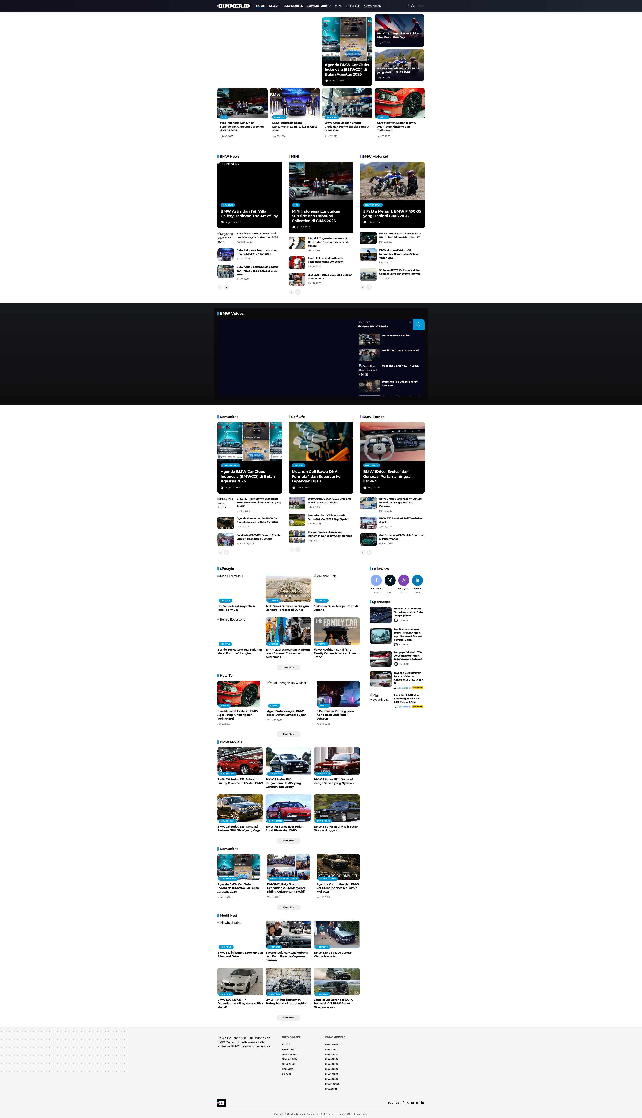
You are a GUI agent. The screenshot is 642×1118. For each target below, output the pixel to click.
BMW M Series (275, 821)
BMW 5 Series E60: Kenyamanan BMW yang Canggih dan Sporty (283, 783)
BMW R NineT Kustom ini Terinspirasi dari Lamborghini (286, 1001)
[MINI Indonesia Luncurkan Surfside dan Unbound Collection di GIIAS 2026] (242, 103)
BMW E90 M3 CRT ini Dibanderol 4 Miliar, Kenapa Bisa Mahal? (240, 1003)
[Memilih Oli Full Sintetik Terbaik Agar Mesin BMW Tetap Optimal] (381, 615)
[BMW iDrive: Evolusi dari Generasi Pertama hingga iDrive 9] (392, 441)
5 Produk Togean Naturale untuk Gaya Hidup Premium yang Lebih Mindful (328, 242)
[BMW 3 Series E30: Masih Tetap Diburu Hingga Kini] (337, 808)
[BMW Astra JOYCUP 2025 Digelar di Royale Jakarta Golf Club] (297, 503)
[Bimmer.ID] (234, 6)
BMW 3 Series (323, 821)
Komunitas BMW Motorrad (283, 879)
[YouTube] (412, 1103)
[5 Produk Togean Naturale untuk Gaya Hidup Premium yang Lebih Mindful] (297, 243)
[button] (412, 6)
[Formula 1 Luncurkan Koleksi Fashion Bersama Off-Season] (297, 262)
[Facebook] (376, 584)
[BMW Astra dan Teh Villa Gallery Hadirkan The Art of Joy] (249, 181)
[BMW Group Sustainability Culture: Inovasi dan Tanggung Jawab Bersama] (368, 503)
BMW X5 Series (228, 821)
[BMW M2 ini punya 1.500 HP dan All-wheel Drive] (240, 934)
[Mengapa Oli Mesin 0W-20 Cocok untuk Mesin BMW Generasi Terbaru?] (381, 659)
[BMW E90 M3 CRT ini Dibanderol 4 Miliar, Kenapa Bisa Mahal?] (240, 981)
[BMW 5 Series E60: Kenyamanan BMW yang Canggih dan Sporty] (289, 761)
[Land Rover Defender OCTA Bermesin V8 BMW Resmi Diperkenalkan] (337, 981)
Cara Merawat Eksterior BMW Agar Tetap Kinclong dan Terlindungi (396, 126)
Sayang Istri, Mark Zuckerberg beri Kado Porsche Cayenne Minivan (287, 956)
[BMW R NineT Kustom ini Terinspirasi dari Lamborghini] (289, 981)
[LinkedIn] (417, 584)
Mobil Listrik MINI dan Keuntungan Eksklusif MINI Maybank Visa (406, 699)
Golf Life (298, 465)
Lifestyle (225, 600)
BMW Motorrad (373, 205)
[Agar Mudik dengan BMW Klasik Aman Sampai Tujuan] (288, 693)
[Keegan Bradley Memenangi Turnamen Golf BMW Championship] (297, 536)
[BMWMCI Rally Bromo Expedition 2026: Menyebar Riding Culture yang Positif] (225, 503)
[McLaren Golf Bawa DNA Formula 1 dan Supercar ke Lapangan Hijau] (321, 441)
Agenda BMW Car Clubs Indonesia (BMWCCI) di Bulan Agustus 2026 (347, 70)
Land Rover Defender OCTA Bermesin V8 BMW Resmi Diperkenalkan (333, 1003)
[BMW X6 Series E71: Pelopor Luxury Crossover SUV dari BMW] (240, 761)
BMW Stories (371, 465)
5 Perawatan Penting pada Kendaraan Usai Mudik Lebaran (335, 714)
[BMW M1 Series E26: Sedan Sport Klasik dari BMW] (289, 808)
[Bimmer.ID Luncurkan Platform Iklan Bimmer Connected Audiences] (289, 631)
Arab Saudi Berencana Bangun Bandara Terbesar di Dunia (287, 607)
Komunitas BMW (230, 465)
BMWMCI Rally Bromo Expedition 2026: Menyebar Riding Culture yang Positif (259, 502)
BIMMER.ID (404, 620)
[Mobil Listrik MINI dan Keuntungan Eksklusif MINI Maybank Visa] (381, 701)
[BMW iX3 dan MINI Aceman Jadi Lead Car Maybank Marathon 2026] (225, 238)
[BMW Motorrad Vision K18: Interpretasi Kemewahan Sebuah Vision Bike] (368, 254)
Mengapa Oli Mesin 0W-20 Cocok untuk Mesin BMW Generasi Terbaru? (408, 656)
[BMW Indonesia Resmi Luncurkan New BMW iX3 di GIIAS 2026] (295, 103)
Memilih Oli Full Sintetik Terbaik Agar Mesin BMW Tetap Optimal (408, 612)
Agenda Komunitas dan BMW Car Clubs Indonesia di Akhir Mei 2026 (338, 888)
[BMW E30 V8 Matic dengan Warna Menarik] (337, 934)
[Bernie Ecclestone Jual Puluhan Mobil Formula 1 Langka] (240, 631)
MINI (224, 117)
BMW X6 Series (228, 774)
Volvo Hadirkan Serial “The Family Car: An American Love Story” (335, 653)
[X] (390, 584)
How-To (383, 117)
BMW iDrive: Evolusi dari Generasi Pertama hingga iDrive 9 (387, 476)
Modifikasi (226, 947)
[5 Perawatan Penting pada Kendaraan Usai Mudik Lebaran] (338, 693)
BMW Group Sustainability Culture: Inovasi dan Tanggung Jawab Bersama (400, 502)
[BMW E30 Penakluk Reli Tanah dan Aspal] (368, 523)
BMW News (279, 117)
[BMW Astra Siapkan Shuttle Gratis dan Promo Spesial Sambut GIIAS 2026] (347, 103)
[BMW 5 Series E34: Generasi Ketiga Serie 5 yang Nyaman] (337, 761)
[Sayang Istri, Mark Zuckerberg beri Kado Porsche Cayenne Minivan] (289, 934)
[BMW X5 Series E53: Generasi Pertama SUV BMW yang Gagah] (240, 808)
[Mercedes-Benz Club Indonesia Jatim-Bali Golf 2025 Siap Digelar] (297, 520)
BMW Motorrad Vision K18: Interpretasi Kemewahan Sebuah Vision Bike (399, 254)
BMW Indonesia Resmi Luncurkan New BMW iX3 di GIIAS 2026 (294, 126)
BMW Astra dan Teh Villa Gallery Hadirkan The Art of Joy (249, 213)
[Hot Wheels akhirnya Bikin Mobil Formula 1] (240, 588)
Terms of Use (345, 1113)
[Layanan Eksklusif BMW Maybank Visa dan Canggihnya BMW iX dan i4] (381, 679)
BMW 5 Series (275, 774)
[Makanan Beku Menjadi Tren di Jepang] (337, 588)
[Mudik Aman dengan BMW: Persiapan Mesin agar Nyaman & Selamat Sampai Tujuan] (381, 636)
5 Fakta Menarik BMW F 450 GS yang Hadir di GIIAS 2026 (392, 213)
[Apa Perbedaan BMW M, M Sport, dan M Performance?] (368, 539)
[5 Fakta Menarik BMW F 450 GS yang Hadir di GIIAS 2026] (392, 181)
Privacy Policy (361, 1113)
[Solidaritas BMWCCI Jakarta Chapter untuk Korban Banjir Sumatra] (225, 539)
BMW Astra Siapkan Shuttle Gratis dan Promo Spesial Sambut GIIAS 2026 (347, 126)
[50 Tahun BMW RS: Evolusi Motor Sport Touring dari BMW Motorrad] (368, 274)
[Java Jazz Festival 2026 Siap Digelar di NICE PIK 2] (297, 279)
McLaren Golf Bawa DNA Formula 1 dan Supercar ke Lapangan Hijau (316, 476)
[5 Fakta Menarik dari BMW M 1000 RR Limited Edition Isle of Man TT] (368, 238)
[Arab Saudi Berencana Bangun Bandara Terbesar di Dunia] (289, 588)
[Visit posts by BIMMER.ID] (326, 80)
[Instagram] (403, 584)
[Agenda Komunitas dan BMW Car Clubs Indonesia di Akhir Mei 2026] (225, 523)
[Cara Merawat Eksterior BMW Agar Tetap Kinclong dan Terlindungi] (400, 103)
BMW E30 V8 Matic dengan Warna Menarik (333, 954)
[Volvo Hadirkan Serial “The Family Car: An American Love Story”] (337, 631)
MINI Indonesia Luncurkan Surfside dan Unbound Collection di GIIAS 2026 (242, 126)
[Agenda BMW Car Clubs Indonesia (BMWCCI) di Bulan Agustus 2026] (347, 39)
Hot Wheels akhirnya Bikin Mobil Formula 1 (236, 607)
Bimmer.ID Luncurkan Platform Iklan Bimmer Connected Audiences (288, 653)
